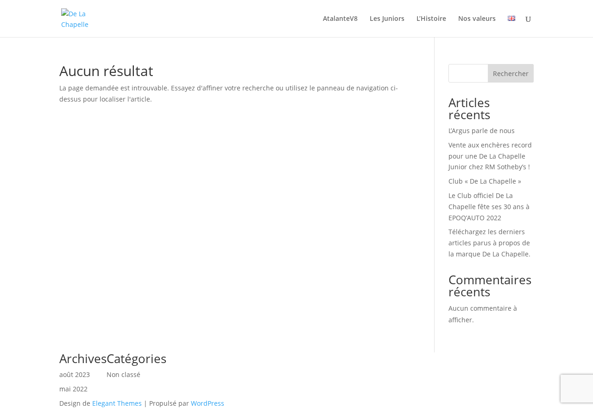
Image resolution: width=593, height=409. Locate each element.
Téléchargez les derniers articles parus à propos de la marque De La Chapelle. (489, 242)
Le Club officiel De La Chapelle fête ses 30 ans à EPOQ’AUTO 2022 (489, 206)
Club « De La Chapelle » (484, 181)
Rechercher (511, 73)
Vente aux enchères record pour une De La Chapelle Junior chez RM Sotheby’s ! (490, 156)
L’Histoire (431, 19)
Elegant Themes (117, 403)
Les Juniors (387, 19)
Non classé (123, 374)
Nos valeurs (477, 19)
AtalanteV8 (340, 19)
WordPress (207, 403)
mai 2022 (73, 388)
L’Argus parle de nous (481, 130)
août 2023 (74, 374)
